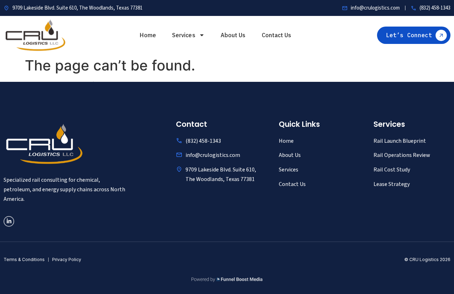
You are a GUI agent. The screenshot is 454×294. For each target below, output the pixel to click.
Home (148, 35)
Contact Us (277, 35)
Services (183, 35)
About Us (233, 35)
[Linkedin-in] (9, 221)
